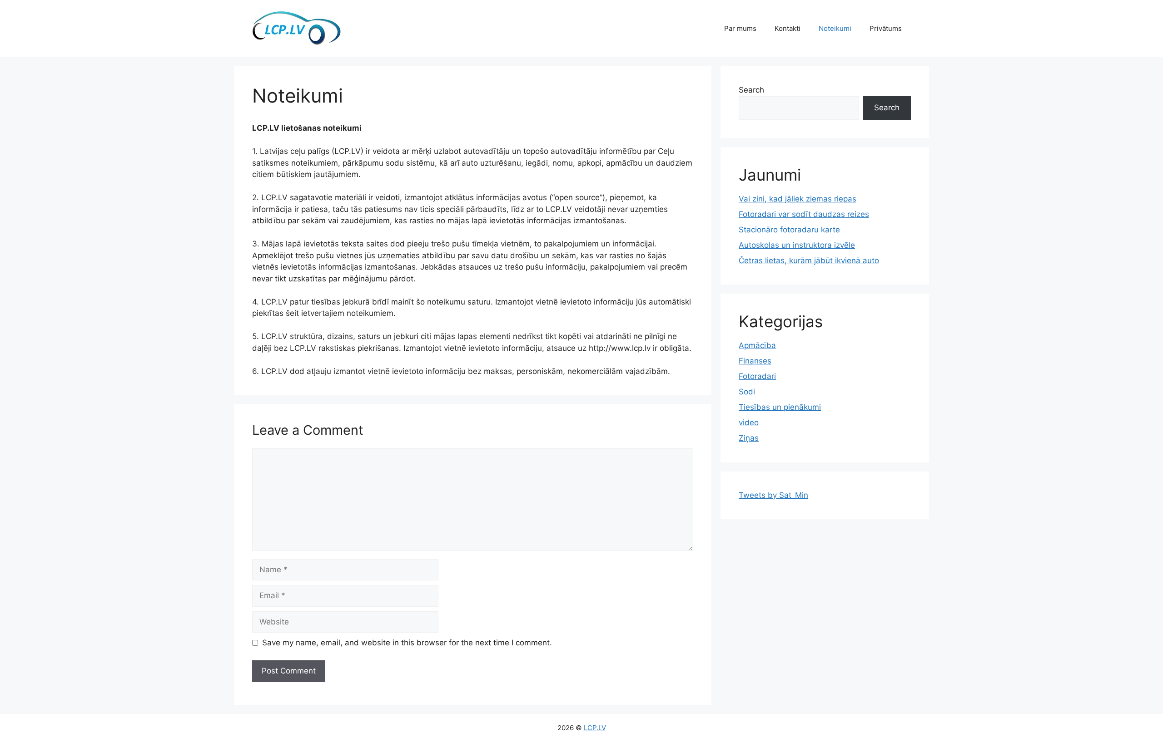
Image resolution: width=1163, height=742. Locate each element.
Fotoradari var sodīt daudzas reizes (804, 214)
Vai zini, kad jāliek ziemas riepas (797, 198)
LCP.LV (595, 727)
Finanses (755, 360)
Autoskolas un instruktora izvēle (797, 245)
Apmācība (757, 345)
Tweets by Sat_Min (773, 495)
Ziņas (749, 437)
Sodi (747, 391)
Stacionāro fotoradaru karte (789, 229)
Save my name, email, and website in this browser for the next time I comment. (407, 642)
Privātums (886, 28)
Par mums (740, 28)
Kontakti (787, 28)
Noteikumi (835, 28)
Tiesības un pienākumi (780, 407)
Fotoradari (757, 376)
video (749, 422)
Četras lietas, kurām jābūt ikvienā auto (809, 260)
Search (751, 89)
